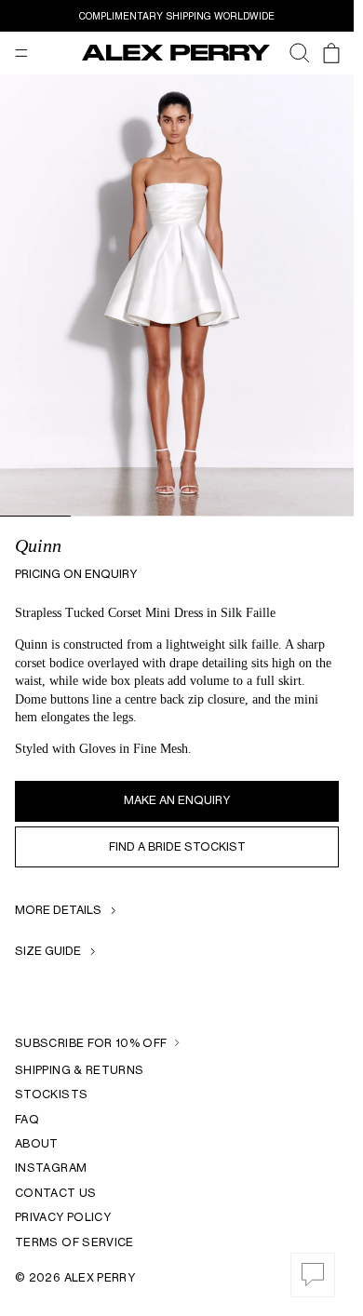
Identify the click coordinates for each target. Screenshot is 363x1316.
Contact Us (56, 1193)
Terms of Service (74, 1242)
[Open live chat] (312, 1275)
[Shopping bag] (331, 53)
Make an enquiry (177, 800)
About (37, 1143)
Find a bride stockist (177, 846)
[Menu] (21, 53)
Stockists (51, 1094)
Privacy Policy (63, 1217)
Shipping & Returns (79, 1070)
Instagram (51, 1168)
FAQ (27, 1119)
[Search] (290, 53)
